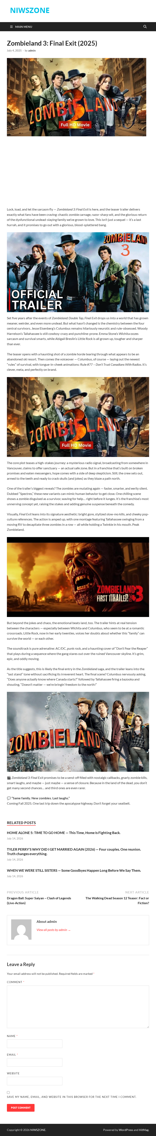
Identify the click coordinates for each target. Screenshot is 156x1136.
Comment (15, 982)
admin (32, 50)
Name (12, 1036)
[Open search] (145, 26)
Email (12, 1054)
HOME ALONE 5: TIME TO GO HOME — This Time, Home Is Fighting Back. (63, 833)
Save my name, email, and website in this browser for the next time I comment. (71, 1096)
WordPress (126, 1130)
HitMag (143, 1130)
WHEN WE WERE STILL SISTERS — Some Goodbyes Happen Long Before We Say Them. (74, 870)
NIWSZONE (30, 10)
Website (13, 1073)
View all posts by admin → (54, 930)
